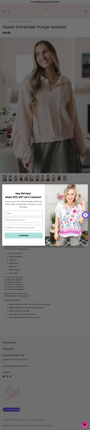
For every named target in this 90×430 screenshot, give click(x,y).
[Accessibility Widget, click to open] (85, 215)
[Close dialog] (85, 187)
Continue (23, 235)
